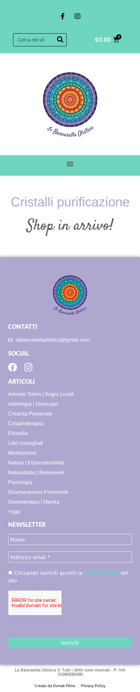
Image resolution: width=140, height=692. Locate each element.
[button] (70, 163)
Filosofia (18, 433)
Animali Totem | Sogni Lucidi (41, 394)
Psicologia (20, 482)
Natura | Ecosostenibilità (36, 462)
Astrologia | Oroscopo (33, 404)
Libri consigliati (25, 443)
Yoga (14, 511)
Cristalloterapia (25, 423)
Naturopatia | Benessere (36, 472)
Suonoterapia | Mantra (33, 502)
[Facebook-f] (62, 16)
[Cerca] (59, 40)
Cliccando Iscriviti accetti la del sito (68, 576)
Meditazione (22, 453)
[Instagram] (77, 16)
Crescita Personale (30, 413)
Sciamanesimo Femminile (38, 492)
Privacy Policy (101, 573)
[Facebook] (12, 367)
